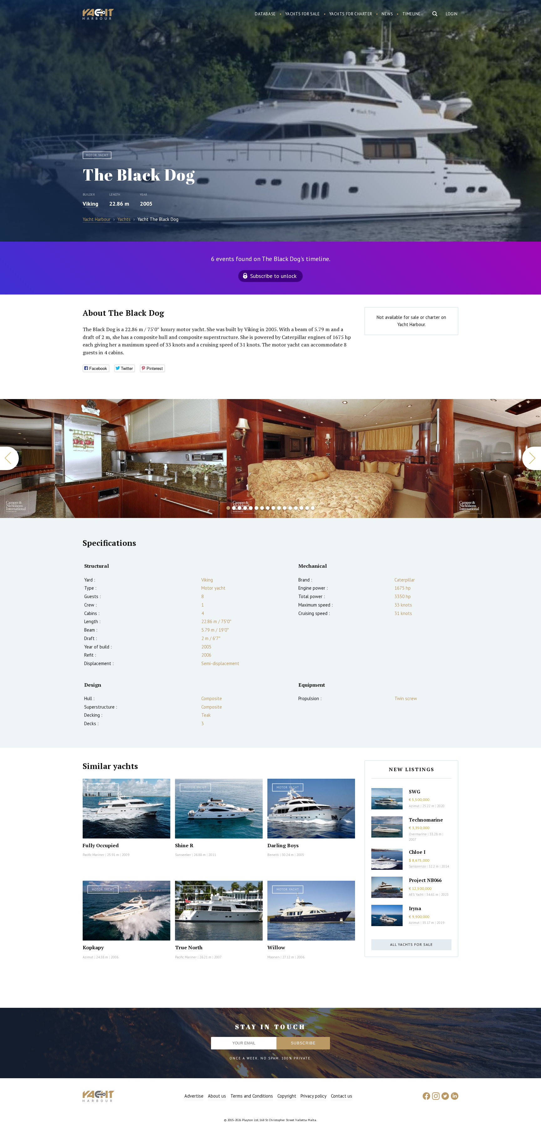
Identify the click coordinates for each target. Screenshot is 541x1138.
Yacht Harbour (98, 15)
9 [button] (273, 508)
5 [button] (251, 508)
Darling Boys (283, 845)
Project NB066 (425, 880)
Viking (90, 203)
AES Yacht (416, 894)
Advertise (194, 1096)
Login (452, 14)
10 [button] (279, 508)
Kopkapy (93, 947)
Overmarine (418, 834)
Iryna (415, 908)
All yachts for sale (411, 944)
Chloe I (417, 852)
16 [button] (313, 508)
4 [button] (245, 508)
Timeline (411, 14)
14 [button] (301, 508)
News (387, 14)
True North (189, 947)
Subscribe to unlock (273, 275)
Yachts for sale (302, 14)
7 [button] (262, 508)
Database (265, 14)
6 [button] (256, 508)
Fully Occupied (101, 845)
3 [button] (239, 508)
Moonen (273, 957)
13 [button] (296, 508)
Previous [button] (9, 458)
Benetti (273, 855)
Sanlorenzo (417, 866)
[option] (113, 458)
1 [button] (228, 508)
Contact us (341, 1096)
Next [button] (531, 458)
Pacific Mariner (93, 855)
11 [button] (284, 508)
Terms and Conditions (251, 1096)
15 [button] (307, 508)
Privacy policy (314, 1096)
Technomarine (426, 820)
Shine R (184, 845)
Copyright (286, 1096)
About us (217, 1096)
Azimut (88, 957)
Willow (276, 947)
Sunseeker (183, 855)
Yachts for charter (351, 14)
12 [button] (290, 508)
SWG (414, 791)
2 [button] (234, 508)
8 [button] (268, 508)
